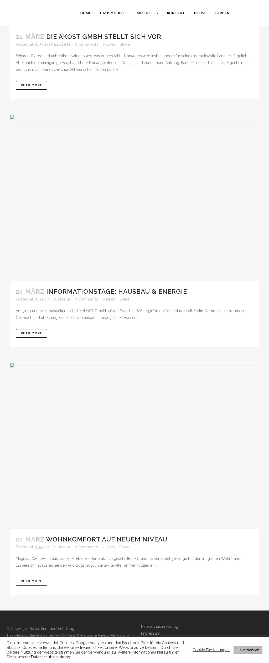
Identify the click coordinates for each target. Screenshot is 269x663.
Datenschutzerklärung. (51, 657)
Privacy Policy (109, 635)
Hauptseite (61, 44)
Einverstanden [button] (248, 650)
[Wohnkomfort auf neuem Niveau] (134, 446)
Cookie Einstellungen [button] (211, 650)
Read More (31, 85)
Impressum (150, 633)
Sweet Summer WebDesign (53, 629)
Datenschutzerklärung (159, 626)
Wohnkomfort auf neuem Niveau (106, 539)
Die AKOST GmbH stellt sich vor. (104, 36)
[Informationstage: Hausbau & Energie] (134, 198)
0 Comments (86, 44)
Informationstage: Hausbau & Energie (116, 291)
